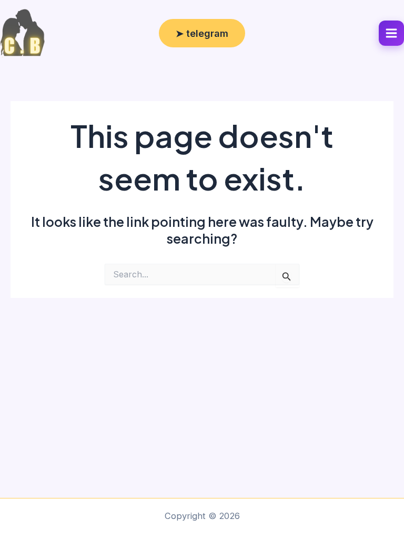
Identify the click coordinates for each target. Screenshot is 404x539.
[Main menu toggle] (391, 33)
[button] (202, 33)
